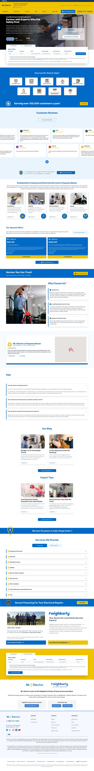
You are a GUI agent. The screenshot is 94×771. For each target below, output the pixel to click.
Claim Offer (26, 256)
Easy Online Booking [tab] (69, 11)
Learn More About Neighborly (58, 642)
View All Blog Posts (46, 470)
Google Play (68, 705)
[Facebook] (7, 730)
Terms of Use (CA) (21, 761)
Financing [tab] (70, 5)
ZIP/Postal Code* (68, 51)
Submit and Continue (80, 53)
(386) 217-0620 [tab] (84, 11)
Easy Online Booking (67, 172)
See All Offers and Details (71, 36)
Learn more (10, 216)
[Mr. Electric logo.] (6, 5)
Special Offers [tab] (79, 5)
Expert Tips (74, 719)
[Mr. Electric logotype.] (34, 685)
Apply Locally (54, 730)
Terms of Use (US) (11, 761)
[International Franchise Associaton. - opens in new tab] (8, 734)
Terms (35, 59)
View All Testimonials (47, 119)
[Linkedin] (16, 730)
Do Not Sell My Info (70, 761)
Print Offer (11, 252)
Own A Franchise (55, 725)
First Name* (10, 51)
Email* (32, 51)
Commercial (29, 45)
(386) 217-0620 (13, 721)
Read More (24, 462)
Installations (10, 206)
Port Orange (22, 355)
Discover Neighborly (31, 705)
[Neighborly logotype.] (60, 685)
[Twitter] (10, 730)
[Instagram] (13, 730)
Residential (14, 45)
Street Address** (56, 51)
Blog (73, 722)
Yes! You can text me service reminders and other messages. (22, 56)
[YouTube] (19, 730)
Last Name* (21, 51)
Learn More (84, 103)
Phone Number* (45, 51)
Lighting (30, 206)
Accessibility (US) (51, 761)
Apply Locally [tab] (63, 5)
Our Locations (75, 725)
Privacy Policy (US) (31, 761)
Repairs (72, 206)
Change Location (18, 7)
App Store (57, 705)
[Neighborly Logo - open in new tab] (4, 1)
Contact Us (54, 727)
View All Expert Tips (46, 519)
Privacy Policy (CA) (41, 761)
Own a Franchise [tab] (87, 5)
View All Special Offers (79, 232)
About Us (53, 722)
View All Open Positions (14, 642)
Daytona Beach (12, 355)
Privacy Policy (40, 59)
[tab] (27, 11)
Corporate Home (76, 730)
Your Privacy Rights (83, 761)
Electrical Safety (54, 206)
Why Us (53, 719)
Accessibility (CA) (60, 761)
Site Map (74, 727)
